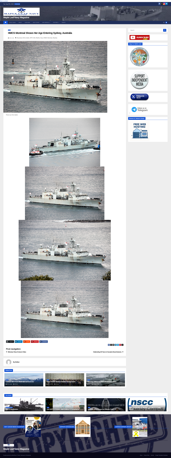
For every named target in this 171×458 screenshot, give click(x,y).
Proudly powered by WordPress (10, 455)
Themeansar (28, 455)
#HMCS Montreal (48, 38)
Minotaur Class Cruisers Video (17, 352)
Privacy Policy (146, 455)
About (20, 22)
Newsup (22, 455)
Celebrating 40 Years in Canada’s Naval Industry (107, 352)
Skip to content (4, 1)
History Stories (9, 407)
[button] (163, 22)
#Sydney (55, 38)
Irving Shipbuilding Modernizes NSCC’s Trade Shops (145, 408)
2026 (48, 407)
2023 (9, 30)
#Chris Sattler (26, 38)
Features (55, 22)
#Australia (19, 38)
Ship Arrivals (46, 22)
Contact (152, 455)
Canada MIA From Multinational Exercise (20, 382)
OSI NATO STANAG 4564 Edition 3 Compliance (63, 409)
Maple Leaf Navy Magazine (16, 17)
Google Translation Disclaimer (161, 455)
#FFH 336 (32, 38)
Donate (64, 22)
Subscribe (27, 22)
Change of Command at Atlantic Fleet (101, 409)
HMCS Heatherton (12, 409)
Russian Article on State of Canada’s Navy (102, 382)
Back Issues (36, 22)
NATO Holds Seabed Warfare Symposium (61, 382)
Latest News (12, 22)
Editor (17, 362)
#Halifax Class (39, 38)
